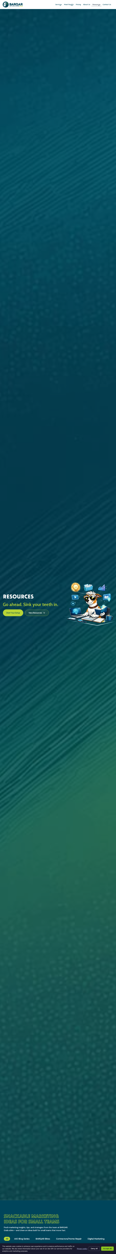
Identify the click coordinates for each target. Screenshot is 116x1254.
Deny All (94, 1249)
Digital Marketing (96, 1239)
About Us (86, 5)
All (7, 1239)
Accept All (107, 1249)
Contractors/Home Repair (68, 1239)
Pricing (78, 5)
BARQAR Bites (43, 1239)
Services (58, 5)
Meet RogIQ (69, 5)
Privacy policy (82, 1249)
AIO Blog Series (21, 1239)
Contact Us (107, 5)
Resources (96, 5)
